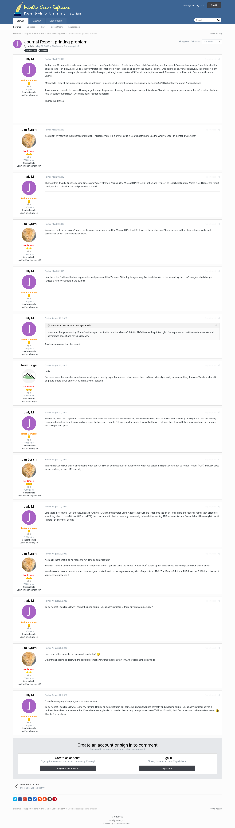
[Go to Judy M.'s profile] (17, 44)
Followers (208, 42)
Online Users (57, 27)
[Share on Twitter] (15, 799)
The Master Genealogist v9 (65, 46)
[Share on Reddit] (40, 799)
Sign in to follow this (191, 41)
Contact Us (117, 816)
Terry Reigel (28, 365)
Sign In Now (167, 768)
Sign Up (214, 5)
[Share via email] (49, 799)
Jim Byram (29, 130)
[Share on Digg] (30, 799)
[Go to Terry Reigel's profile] (29, 376)
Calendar (31, 27)
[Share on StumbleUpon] (45, 799)
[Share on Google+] (25, 799)
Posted (54, 59)
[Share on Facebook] (20, 799)
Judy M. (31, 46)
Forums (17, 27)
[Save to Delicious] (35, 799)
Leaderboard (74, 27)
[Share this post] (219, 59)
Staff (43, 27)
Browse (20, 20)
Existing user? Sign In (193, 5)
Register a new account (67, 768)
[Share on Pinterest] (54, 799)
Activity (37, 20)
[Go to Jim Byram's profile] (29, 141)
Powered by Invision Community (117, 823)
